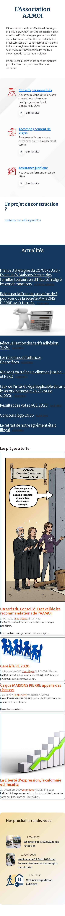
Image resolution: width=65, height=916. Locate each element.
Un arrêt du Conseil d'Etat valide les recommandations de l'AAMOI (30, 611)
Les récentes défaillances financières (20, 359)
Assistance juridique (33, 168)
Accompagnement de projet (35, 130)
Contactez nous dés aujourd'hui (23, 220)
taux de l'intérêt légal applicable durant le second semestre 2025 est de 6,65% (32, 391)
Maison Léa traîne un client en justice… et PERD (32, 374)
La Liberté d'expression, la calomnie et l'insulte (30, 782)
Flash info (43, 303)
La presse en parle (44, 284)
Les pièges (21, 618)
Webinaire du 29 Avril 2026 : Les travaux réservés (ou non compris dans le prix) (38, 863)
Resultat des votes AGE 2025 (24, 405)
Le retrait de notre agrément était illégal (28, 427)
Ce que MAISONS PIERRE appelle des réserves (30, 687)
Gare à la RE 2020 (14, 666)
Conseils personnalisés (35, 90)
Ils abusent (20, 694)
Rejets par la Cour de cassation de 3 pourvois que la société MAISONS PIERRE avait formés (28, 298)
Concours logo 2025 (17, 415)
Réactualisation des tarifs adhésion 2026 (29, 345)
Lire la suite (32, 112)
